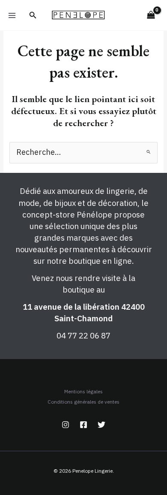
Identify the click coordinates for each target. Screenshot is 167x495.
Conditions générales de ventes (83, 401)
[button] (33, 15)
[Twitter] (101, 425)
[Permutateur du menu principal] (12, 15)
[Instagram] (65, 425)
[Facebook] (83, 425)
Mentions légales (83, 391)
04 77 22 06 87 (83, 335)
